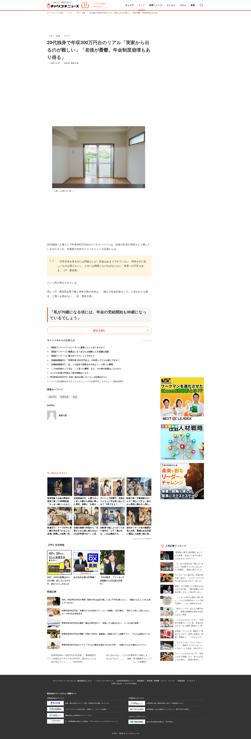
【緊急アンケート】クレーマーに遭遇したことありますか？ (77, 347)
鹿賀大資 (74, 63)
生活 (75, 396)
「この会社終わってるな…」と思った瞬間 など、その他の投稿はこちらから (85, 368)
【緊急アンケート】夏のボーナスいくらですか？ (72, 355)
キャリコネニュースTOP (55, 13)
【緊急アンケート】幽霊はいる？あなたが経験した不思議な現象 (79, 351)
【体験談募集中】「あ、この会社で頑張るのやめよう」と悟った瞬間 (81, 364)
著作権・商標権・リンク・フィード (161, 680)
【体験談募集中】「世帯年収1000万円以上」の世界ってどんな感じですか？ (85, 360)
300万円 (52, 396)
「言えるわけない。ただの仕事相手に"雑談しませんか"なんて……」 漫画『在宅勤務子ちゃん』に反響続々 (126, 658)
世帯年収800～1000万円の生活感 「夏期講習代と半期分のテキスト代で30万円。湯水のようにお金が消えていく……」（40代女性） (73, 658)
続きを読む (99, 330)
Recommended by (139, 539)
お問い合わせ (116, 683)
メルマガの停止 (131, 683)
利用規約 (140, 680)
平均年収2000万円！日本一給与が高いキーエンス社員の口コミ (78, 376)
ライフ (70, 13)
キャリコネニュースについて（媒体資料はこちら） (73, 680)
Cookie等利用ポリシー (125, 680)
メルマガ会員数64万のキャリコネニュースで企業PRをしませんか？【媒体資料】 (87, 381)
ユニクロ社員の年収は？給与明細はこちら (69, 372)
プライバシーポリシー (104, 680)
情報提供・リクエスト (186, 680)
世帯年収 (64, 396)
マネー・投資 (80, 13)
